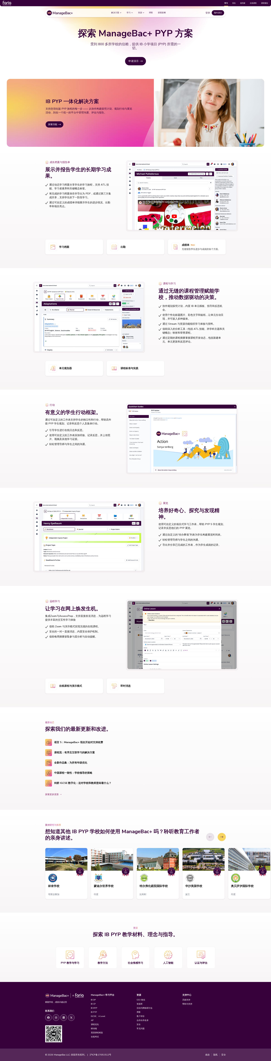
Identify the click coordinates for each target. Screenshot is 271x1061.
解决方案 (115, 12)
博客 (151, 12)
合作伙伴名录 (142, 1020)
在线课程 (253, 3)
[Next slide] (222, 837)
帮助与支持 (187, 1004)
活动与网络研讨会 (144, 1008)
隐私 (215, 1054)
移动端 (94, 1028)
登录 (208, 12)
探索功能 (52, 124)
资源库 (140, 1004)
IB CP (93, 1004)
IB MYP (94, 1008)
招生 (234, 3)
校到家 (242, 3)
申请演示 (133, 61)
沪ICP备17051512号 (100, 1054)
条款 (207, 1054)
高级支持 (186, 999)
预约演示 (218, 12)
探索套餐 (162, 12)
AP (92, 1020)
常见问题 (141, 1028)
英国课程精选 (97, 1032)
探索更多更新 (52, 794)
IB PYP (94, 1012)
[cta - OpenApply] (48, 1017)
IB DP (93, 999)
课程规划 (264, 3)
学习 (226, 3)
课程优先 (95, 1024)
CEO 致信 (141, 999)
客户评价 (141, 1016)
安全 (139, 1024)
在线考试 (95, 1036)
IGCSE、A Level (98, 1016)
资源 (140, 12)
